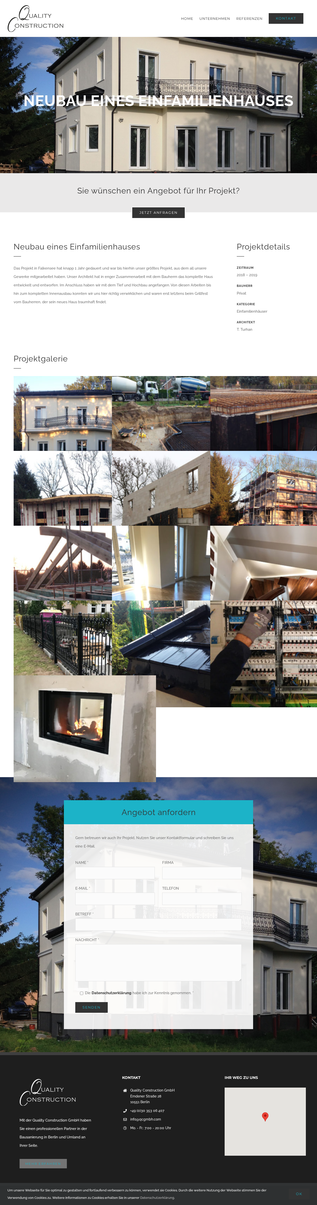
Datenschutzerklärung (112, 993)
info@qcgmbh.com (145, 1119)
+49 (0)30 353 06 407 (147, 1111)
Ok (299, 1194)
